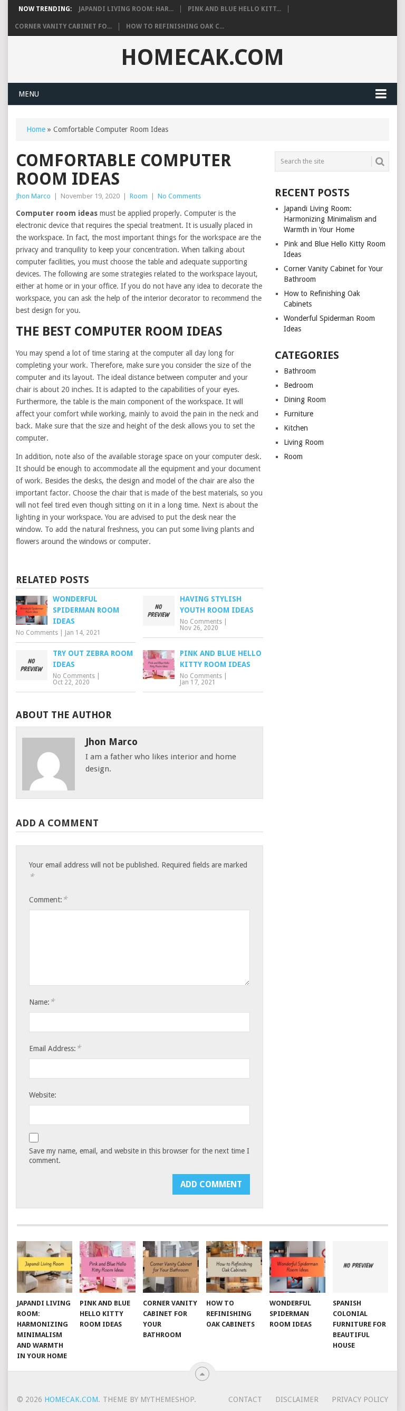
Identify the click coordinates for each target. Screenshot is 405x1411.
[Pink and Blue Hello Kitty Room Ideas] (108, 1267)
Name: (41, 1002)
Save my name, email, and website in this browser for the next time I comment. (139, 1156)
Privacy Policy (360, 1399)
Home (35, 129)
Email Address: (55, 1048)
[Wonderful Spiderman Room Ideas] (297, 1267)
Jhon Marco (33, 196)
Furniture (298, 413)
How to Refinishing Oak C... (175, 26)
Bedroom (298, 385)
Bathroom (300, 371)
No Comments (179, 196)
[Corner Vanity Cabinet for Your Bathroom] (171, 1267)
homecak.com (202, 57)
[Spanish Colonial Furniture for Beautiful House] (361, 1267)
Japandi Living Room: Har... (126, 9)
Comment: (48, 899)
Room (139, 196)
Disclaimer (297, 1399)
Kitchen (296, 428)
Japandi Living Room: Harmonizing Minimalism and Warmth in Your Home (330, 219)
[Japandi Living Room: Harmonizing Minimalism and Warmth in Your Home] (45, 1267)
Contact (245, 1399)
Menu (28, 94)
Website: (42, 1095)
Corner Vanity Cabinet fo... (63, 26)
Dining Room (305, 399)
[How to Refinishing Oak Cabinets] (234, 1267)
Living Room (304, 442)
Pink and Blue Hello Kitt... (234, 9)
